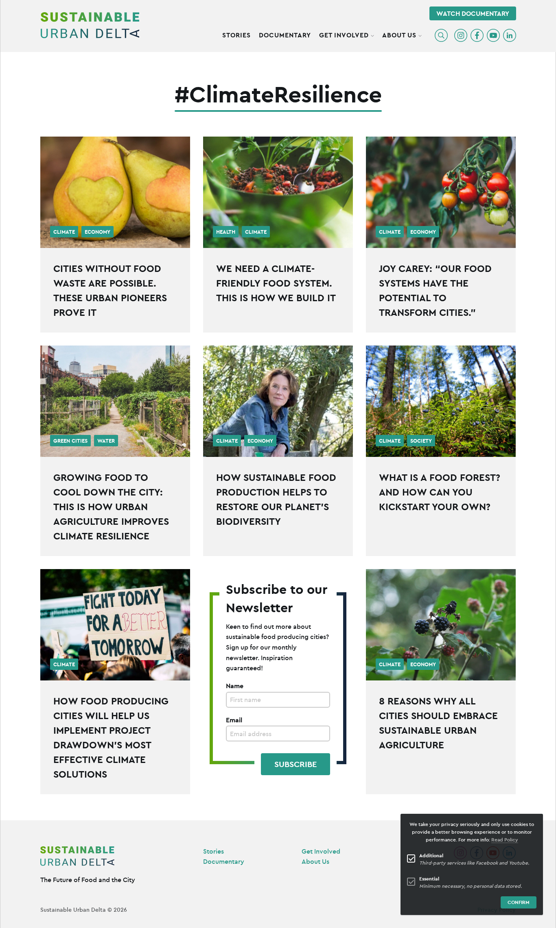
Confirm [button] (519, 902)
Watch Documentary (472, 13)
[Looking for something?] (441, 35)
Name (234, 686)
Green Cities (70, 441)
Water (106, 441)
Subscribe (295, 764)
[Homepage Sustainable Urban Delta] (90, 25)
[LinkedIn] (509, 35)
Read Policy (504, 840)
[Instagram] (460, 35)
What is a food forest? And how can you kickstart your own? (439, 492)
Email (234, 720)
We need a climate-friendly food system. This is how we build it (276, 283)
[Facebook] (477, 35)
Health (225, 232)
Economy (97, 232)
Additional (431, 855)
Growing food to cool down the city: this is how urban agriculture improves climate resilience (111, 506)
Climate (64, 232)
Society (421, 441)
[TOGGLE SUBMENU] (372, 34)
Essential (429, 879)
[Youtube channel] (493, 35)
